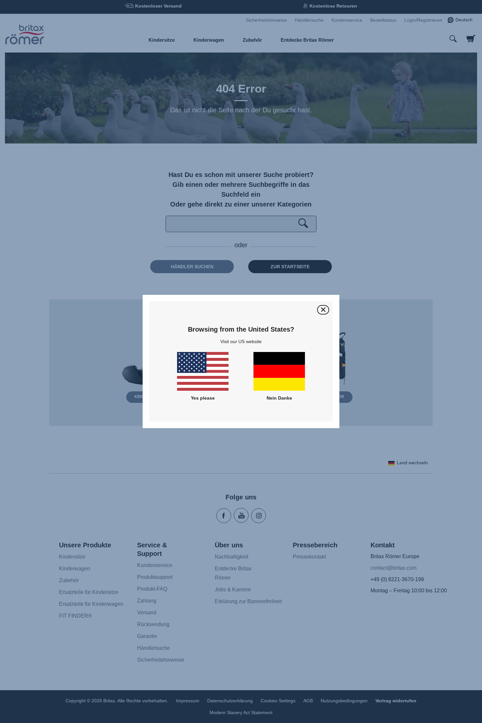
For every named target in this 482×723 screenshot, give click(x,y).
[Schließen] (323, 309)
